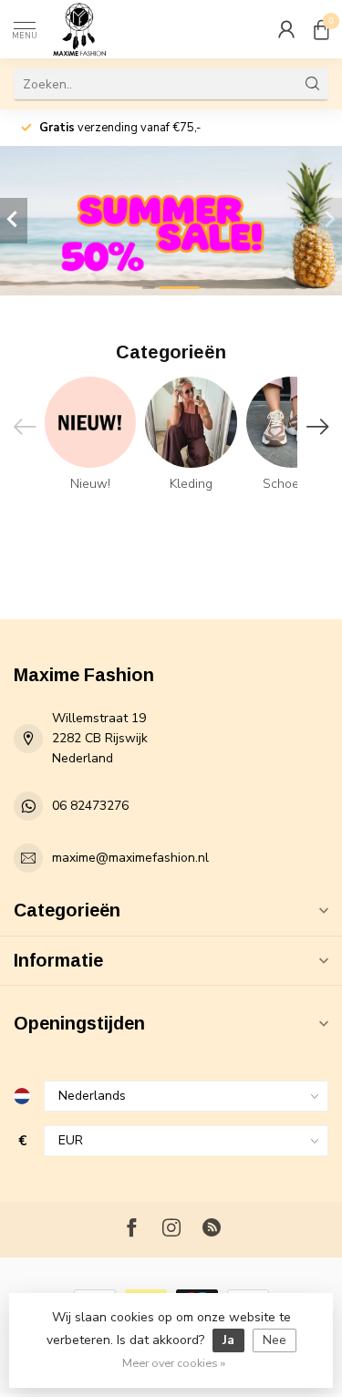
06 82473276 (90, 805)
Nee (274, 1340)
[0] (321, 29)
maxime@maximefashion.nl (130, 857)
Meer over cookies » (173, 1363)
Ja (228, 1340)
